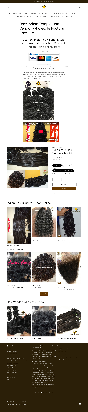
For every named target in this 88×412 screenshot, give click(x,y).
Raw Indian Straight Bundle (13, 245)
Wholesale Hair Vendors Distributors (15, 358)
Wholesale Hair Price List (13, 363)
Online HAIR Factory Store (44, 64)
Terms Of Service (11, 377)
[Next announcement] (80, 1)
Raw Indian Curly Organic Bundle (39, 283)
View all (44, 294)
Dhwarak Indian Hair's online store (47, 44)
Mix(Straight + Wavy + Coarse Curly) (63, 173)
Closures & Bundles (11, 365)
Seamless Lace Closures (12, 356)
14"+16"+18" (67, 165)
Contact (8, 379)
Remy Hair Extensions (12, 353)
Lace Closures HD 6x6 (61, 286)
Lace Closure (36, 338)
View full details (71, 194)
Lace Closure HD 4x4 (11, 283)
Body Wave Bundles (11, 370)
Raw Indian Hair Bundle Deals (66, 338)
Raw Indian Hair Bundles (14, 338)
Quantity (54, 176)
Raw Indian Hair (10, 349)
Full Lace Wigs (10, 374)
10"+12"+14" (57, 165)
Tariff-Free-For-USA (11, 367)
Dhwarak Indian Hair (14, 408)
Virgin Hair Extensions (12, 351)
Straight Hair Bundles (12, 372)
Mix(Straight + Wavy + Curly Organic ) (63, 170)
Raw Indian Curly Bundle (37, 239)
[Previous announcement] (7, 1)
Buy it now (64, 188)
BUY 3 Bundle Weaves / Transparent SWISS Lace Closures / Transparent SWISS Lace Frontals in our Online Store (44, 67)
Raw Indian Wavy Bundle (62, 239)
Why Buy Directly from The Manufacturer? (17, 360)
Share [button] (55, 194)
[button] (8, 7)
